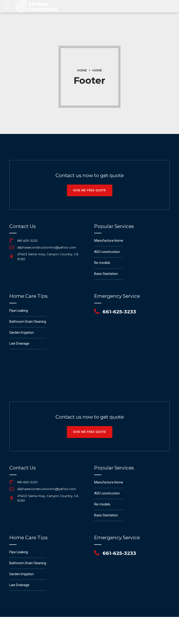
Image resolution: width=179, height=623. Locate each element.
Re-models (102, 263)
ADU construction (107, 252)
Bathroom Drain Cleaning (27, 321)
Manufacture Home (108, 240)
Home (82, 70)
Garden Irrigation (21, 332)
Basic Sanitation (106, 274)
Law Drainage (19, 343)
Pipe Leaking (18, 310)
